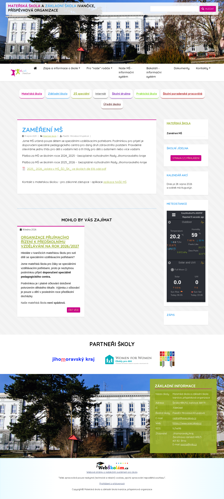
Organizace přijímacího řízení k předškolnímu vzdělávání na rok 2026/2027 (50, 241)
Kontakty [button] (202, 68)
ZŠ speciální (81, 93)
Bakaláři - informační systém (153, 72)
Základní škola (57, 93)
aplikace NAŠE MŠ (114, 182)
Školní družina (121, 93)
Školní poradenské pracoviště (182, 93)
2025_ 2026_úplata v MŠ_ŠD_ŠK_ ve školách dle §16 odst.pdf (66, 169)
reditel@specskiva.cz (184, 418)
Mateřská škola (32, 93)
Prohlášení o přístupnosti (112, 483)
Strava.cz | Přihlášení (185, 158)
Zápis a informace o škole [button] (60, 68)
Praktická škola (146, 93)
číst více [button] (73, 309)
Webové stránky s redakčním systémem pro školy (112, 472)
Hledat (209, 8)
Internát (100, 93)
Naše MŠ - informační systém (126, 72)
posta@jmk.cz (189, 444)
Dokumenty (182, 68)
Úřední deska (112, 104)
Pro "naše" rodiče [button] (98, 68)
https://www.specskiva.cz (187, 423)
